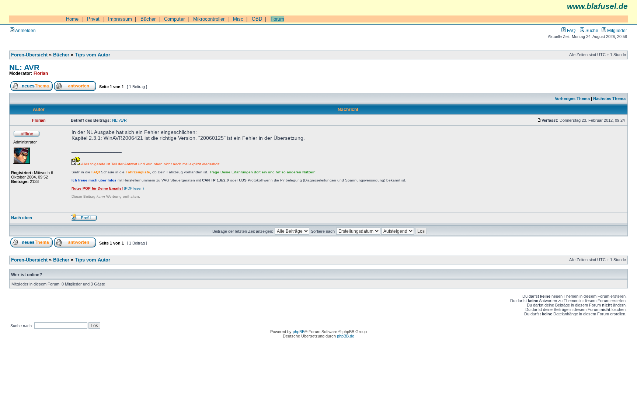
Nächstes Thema (609, 98)
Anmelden (25, 30)
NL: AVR (24, 67)
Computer (174, 19)
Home (72, 19)
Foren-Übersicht (29, 55)
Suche (591, 30)
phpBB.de (345, 336)
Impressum (120, 19)
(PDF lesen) (108, 188)
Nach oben (21, 217)
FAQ (570, 30)
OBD (257, 19)
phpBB (298, 331)
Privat (93, 19)
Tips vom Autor (92, 55)
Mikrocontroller (208, 19)
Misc (238, 19)
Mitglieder (616, 30)
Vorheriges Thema (572, 98)
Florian (41, 73)
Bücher (148, 19)
